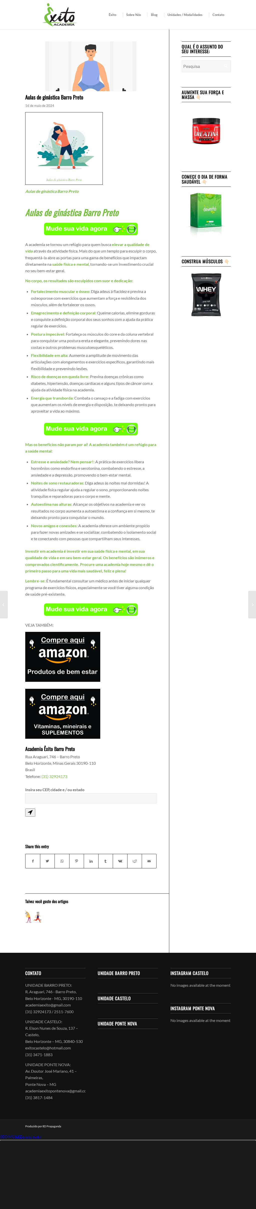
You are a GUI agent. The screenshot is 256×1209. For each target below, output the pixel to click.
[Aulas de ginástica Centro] (4, 604)
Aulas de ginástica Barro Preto (64, 180)
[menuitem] (114, 14)
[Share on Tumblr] (105, 861)
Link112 (7, 1137)
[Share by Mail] (149, 861)
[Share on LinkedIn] (91, 861)
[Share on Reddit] (135, 861)
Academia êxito (28, 1137)
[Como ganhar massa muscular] (90, 66)
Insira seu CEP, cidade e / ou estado (54, 789)
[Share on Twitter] (47, 861)
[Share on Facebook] (33, 861)
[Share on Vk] (120, 861)
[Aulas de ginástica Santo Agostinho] (252, 604)
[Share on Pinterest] (77, 861)
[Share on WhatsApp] (62, 861)
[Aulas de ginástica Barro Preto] (33, 917)
